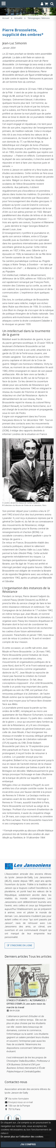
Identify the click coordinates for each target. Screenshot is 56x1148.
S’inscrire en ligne (21, 945)
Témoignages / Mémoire (39, 18)
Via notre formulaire (18, 1098)
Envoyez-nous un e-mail (20, 1102)
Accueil (5, 18)
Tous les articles (40, 956)
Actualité (18, 18)
